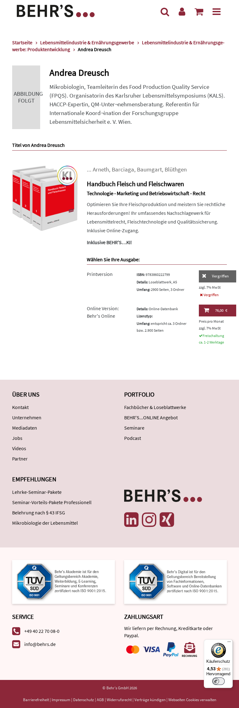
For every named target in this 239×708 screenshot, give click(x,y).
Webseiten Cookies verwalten (192, 699)
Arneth (101, 169)
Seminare (134, 428)
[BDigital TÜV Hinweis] (63, 581)
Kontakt (20, 407)
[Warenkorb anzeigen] (198, 11)
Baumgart (149, 169)
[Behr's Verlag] (56, 10)
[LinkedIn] (131, 519)
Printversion (100, 274)
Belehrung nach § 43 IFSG (38, 512)
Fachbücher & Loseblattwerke (155, 407)
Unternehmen (26, 417)
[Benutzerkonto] (182, 11)
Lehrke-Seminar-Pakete (37, 492)
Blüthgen (176, 169)
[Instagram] (149, 519)
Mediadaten (24, 428)
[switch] (218, 681)
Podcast (132, 438)
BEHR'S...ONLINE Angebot (151, 417)
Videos (19, 448)
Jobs (17, 438)
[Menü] (217, 11)
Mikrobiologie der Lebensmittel (45, 523)
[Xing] (167, 519)
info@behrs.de (40, 644)
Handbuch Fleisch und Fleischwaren (135, 184)
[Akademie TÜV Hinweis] (175, 581)
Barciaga (123, 169)
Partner (20, 458)
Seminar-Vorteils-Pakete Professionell (51, 502)
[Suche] (165, 11)
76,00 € (221, 310)
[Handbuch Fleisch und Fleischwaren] (44, 197)
